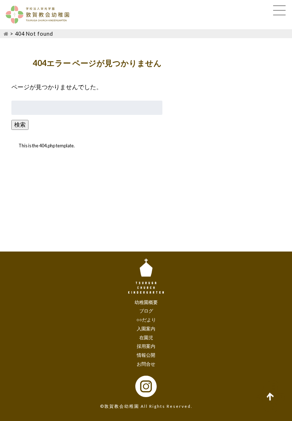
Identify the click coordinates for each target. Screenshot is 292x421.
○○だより (146, 320)
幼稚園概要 (146, 302)
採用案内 (146, 346)
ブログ (146, 311)
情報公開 (146, 355)
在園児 (146, 337)
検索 (20, 124)
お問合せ (146, 364)
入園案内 (146, 328)
